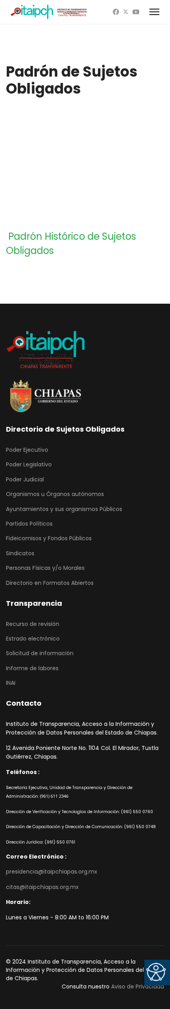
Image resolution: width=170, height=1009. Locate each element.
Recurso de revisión (32, 624)
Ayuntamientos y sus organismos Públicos (64, 509)
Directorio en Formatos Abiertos (50, 583)
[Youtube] (136, 12)
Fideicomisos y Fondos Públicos (49, 538)
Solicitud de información (40, 653)
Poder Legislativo (29, 464)
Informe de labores (32, 668)
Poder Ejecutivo (27, 450)
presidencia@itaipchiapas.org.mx (51, 872)
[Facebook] (116, 12)
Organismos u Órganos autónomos (55, 494)
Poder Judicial (25, 479)
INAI (10, 683)
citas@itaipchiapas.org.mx (42, 887)
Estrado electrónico (33, 639)
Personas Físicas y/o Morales (45, 568)
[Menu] (154, 12)
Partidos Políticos (29, 524)
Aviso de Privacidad (137, 986)
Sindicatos (20, 553)
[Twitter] (125, 12)
